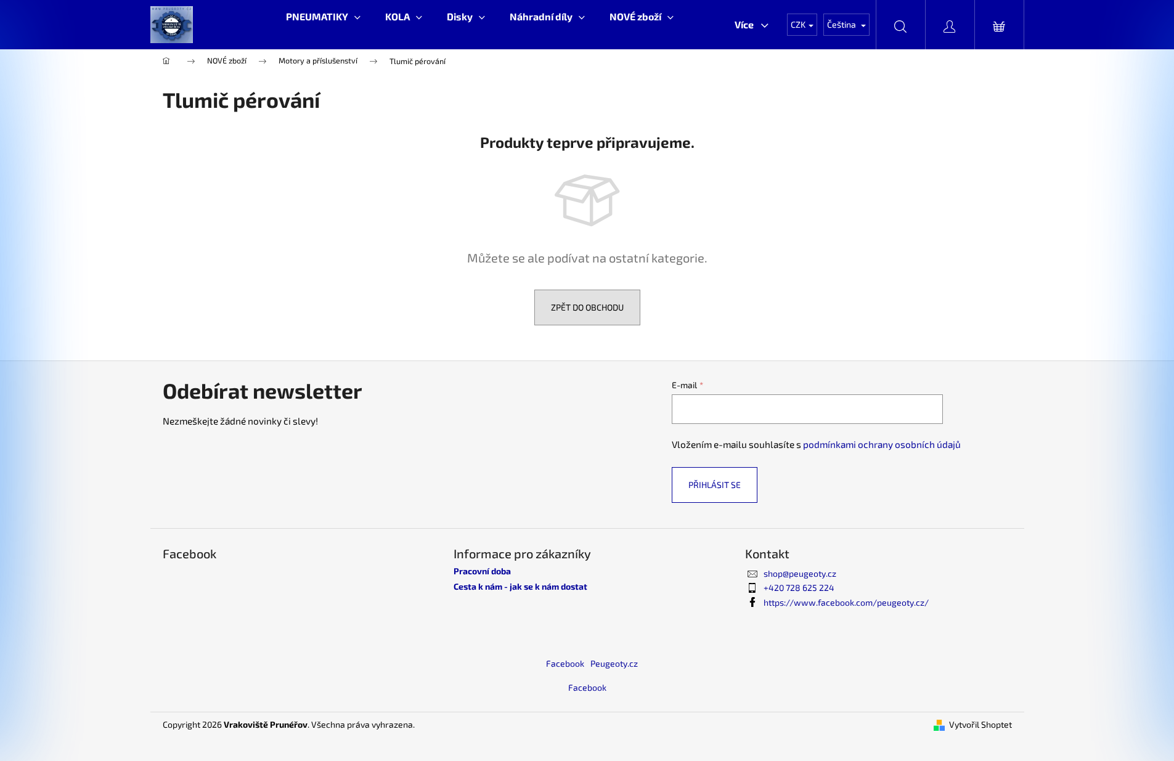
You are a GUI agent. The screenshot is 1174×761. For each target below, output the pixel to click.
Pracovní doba (482, 571)
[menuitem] (323, 16)
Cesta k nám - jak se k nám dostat (520, 586)
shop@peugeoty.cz (800, 573)
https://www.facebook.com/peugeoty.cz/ (846, 602)
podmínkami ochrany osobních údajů (882, 444)
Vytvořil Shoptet (980, 724)
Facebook (565, 663)
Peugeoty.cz (614, 663)
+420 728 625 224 (799, 587)
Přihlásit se (714, 484)
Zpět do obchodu (587, 307)
